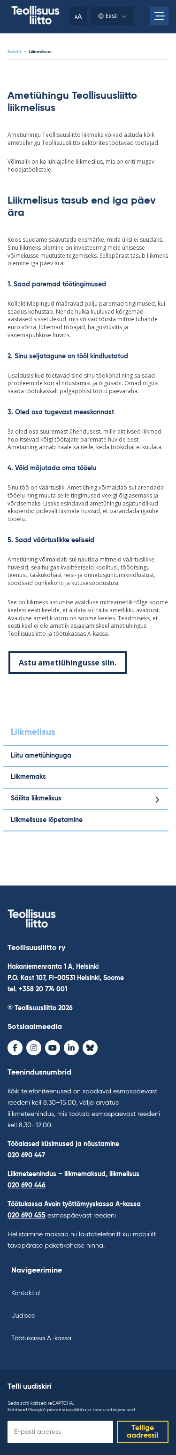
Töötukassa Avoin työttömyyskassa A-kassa (74, 1204)
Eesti (112, 16)
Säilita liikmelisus (36, 798)
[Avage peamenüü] (159, 16)
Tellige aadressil (142, 1431)
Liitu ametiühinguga (41, 755)
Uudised (23, 1316)
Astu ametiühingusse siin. (67, 662)
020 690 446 (27, 1185)
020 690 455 (27, 1215)
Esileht (15, 51)
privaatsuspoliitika (66, 1410)
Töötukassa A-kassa (41, 1338)
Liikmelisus (33, 732)
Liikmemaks (28, 777)
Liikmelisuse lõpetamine (47, 820)
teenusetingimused (113, 1410)
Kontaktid (25, 1293)
